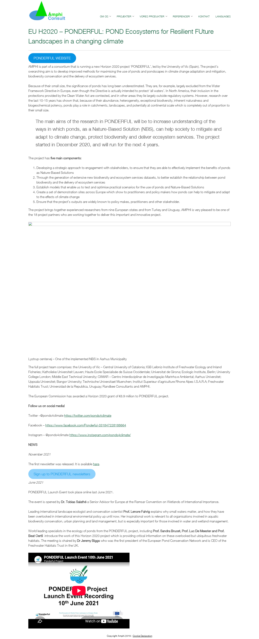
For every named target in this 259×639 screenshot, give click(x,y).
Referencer (181, 16)
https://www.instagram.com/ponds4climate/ (100, 435)
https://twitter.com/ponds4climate (87, 415)
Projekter (124, 16)
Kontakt (204, 16)
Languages (223, 16)
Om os (104, 16)
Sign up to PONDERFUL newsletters (62, 474)
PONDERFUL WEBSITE (52, 58)
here (96, 464)
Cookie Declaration (142, 635)
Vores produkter (152, 16)
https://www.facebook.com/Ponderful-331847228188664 (85, 425)
